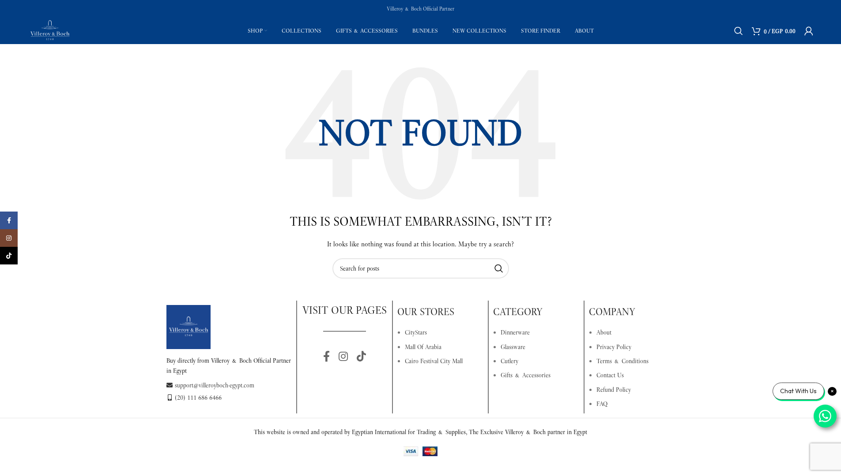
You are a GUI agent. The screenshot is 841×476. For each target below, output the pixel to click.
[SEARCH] (499, 268)
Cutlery (509, 361)
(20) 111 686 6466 (198, 398)
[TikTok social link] (361, 357)
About (603, 332)
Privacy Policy (613, 347)
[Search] (738, 31)
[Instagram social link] (343, 357)
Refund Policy (613, 390)
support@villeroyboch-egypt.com (214, 385)
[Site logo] (50, 30)
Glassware (513, 347)
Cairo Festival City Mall (434, 361)
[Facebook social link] (326, 357)
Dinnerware (515, 332)
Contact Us (610, 375)
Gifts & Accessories (526, 375)
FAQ (601, 404)
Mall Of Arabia (423, 347)
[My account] (809, 31)
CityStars (416, 332)
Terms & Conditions (622, 361)
